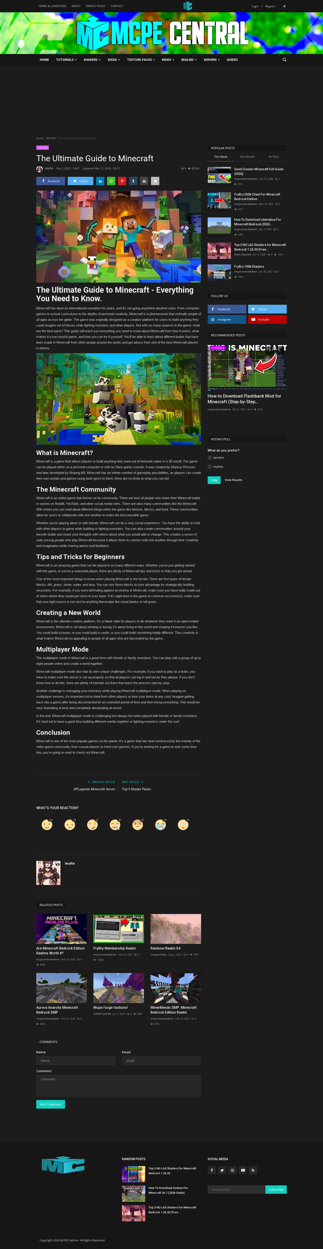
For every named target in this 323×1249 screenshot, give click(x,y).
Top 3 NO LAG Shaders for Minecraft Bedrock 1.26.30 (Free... (260, 247)
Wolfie (49, 168)
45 (119, 819)
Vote (214, 480)
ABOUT (76, 6)
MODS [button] (167, 59)
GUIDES (232, 59)
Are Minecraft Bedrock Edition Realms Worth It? (60, 950)
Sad (160, 837)
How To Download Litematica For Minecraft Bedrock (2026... (257, 222)
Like (47, 837)
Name (40, 1052)
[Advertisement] (161, 98)
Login (255, 6)
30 (142, 819)
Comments (48, 1042)
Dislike (69, 837)
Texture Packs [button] (140, 59)
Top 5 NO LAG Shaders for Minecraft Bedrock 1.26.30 (172, 1171)
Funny (115, 837)
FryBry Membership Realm (114, 948)
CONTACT (117, 6)
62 (97, 819)
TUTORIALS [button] (65, 59)
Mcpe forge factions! (110, 1007)
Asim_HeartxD (242, 254)
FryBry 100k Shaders (249, 266)
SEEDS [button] (113, 59)
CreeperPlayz (159, 954)
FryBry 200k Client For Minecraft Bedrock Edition (257, 197)
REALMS (51, 138)
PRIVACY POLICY (96, 6)
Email (126, 1052)
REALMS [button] (187, 59)
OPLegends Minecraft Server (94, 789)
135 (51, 819)
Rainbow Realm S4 (165, 948)
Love (92, 837)
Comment (44, 1071)
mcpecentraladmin (47, 959)
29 (74, 819)
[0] (284, 6)
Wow (183, 837)
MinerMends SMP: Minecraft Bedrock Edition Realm (174, 1009)
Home (44, 59)
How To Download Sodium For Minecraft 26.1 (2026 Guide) (168, 1190)
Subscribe (276, 1189)
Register (270, 6)
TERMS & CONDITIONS (52, 6)
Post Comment (50, 1104)
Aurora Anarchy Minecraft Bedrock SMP (57, 1009)
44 (188, 819)
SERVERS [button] (211, 59)
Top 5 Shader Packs (136, 789)
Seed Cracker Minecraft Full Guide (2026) (258, 171)
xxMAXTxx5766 (102, 1013)
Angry (138, 837)
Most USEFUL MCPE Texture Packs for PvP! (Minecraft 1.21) (246, 398)
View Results (233, 480)
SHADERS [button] (91, 59)
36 (165, 819)
